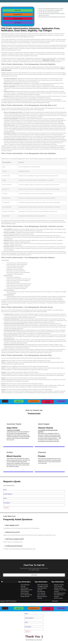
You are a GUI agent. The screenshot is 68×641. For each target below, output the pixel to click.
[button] (34, 525)
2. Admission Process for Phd (12, 532)
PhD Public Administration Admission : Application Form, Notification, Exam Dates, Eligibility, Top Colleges (30, 29)
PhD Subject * (6, 502)
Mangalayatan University (48, 60)
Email (5, 498)
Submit (6, 507)
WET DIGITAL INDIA (63, 601)
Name (5, 489)
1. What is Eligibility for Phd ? (12, 525)
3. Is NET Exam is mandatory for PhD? (14, 539)
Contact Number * (8, 493)
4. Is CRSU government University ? (14, 546)
